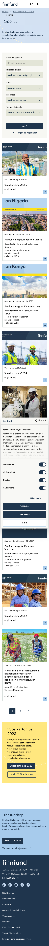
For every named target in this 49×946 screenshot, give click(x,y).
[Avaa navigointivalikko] (45, 4)
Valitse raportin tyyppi (20, 75)
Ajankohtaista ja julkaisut (23, 12)
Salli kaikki (24, 506)
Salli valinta (24, 514)
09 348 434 (14, 878)
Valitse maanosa (17, 100)
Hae (23, 126)
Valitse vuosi (14, 88)
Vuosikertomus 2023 (21, 766)
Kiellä (24, 523)
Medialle (6, 921)
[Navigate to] (4, 885)
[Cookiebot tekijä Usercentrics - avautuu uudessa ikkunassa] (35, 421)
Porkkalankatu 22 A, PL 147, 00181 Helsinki (25, 874)
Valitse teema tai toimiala (21, 112)
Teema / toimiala (14, 107)
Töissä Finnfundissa (11, 933)
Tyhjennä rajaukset (26, 132)
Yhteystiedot (8, 916)
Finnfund (6, 904)
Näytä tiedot (35, 498)
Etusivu (5, 12)
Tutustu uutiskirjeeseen (15, 848)
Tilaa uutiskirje (13, 840)
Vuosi (8, 82)
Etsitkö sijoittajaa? (11, 927)
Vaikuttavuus (8, 898)
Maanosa (10, 94)
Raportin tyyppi (13, 69)
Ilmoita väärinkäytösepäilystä (16, 939)
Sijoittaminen (8, 893)
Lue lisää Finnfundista (22, 774)
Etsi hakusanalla (14, 57)
